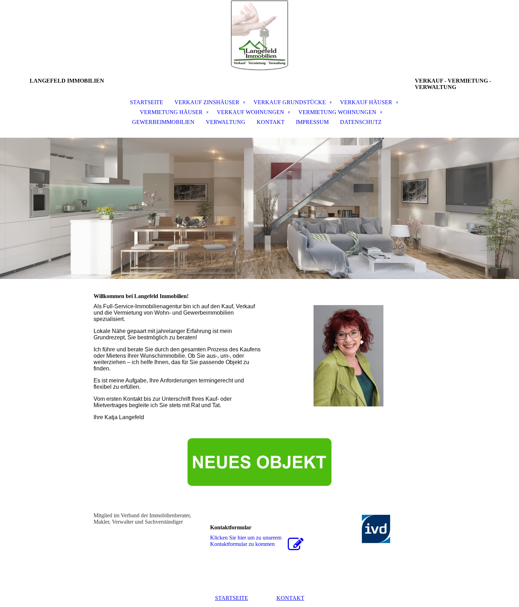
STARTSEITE (146, 102)
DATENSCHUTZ (361, 122)
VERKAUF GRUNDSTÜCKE (289, 102)
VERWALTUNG (225, 122)
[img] (259, 35)
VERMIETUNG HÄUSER (171, 112)
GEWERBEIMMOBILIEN (163, 122)
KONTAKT (271, 122)
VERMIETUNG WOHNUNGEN (337, 112)
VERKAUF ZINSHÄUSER (206, 102)
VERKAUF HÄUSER (366, 102)
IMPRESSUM (312, 122)
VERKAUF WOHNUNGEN (250, 112)
